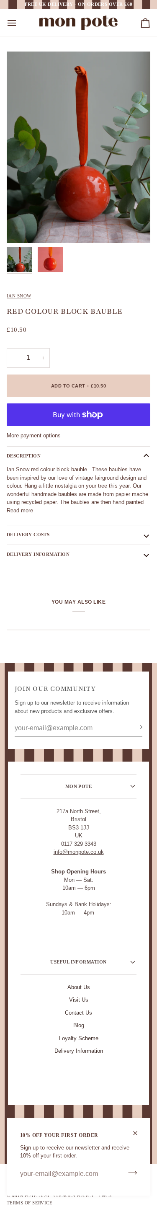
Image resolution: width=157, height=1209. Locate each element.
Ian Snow (19, 295)
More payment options (34, 435)
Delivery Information (78, 1051)
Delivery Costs (28, 534)
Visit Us (78, 1000)
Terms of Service (29, 1202)
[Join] (130, 1173)
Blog (78, 1025)
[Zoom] (22, 227)
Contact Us (78, 1013)
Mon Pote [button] (78, 786)
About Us (78, 987)
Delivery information (38, 554)
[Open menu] (19, 22)
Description (24, 455)
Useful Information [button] (78, 961)
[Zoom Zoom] (78, 147)
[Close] (138, 1133)
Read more (20, 510)
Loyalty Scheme (78, 1038)
